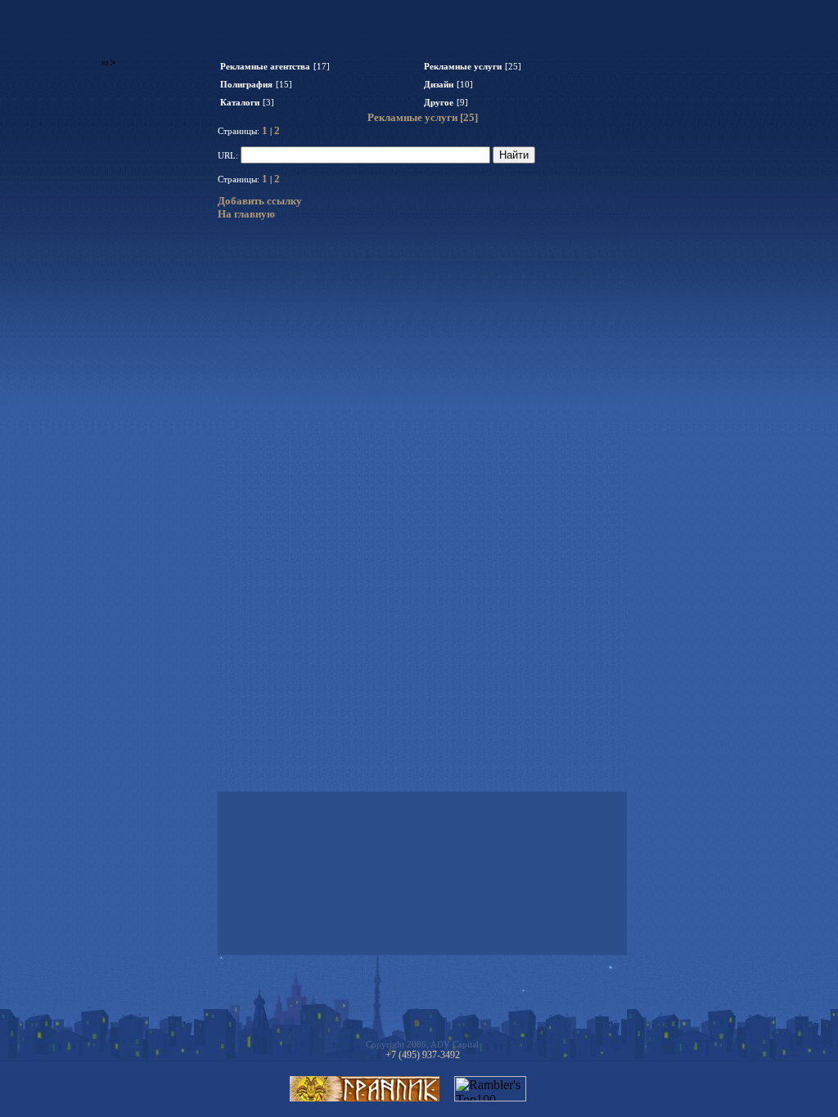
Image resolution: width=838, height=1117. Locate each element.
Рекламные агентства (265, 66)
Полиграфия (246, 84)
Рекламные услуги (463, 66)
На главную (246, 214)
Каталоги (239, 102)
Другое (438, 102)
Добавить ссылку (260, 201)
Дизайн (438, 84)
